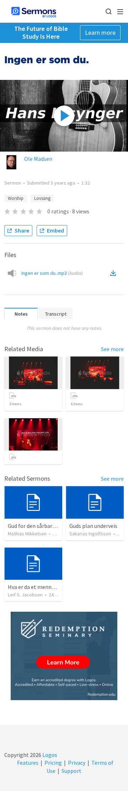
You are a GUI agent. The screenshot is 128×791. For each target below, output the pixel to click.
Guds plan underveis (93, 525)
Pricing (53, 762)
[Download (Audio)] (114, 273)
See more (112, 349)
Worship (15, 198)
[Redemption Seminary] (64, 656)
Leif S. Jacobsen (25, 594)
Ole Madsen (38, 158)
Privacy (76, 762)
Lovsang (42, 198)
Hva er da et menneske (35, 586)
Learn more (100, 32)
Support (71, 770)
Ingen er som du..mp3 (52, 273)
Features (27, 762)
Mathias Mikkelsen (27, 533)
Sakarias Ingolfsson (90, 533)
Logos (49, 754)
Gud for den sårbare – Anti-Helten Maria (56, 525)
